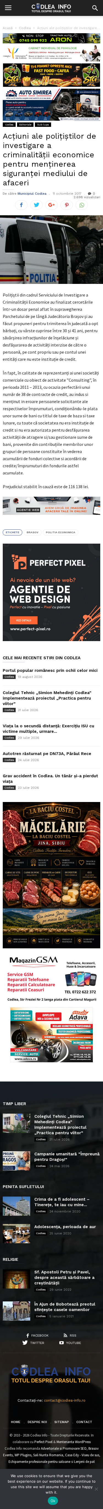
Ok (53, 1501)
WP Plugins (23, 1455)
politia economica (60, 532)
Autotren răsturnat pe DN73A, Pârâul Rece (47, 753)
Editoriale (25, 124)
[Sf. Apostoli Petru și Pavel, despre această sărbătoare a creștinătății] (16, 1279)
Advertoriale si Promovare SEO (64, 1448)
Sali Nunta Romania (48, 1455)
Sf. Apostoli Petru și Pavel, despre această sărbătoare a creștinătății (64, 1278)
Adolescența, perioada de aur (65, 1226)
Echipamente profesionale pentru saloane (39, 1461)
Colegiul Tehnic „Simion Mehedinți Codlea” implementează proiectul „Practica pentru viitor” (47, 698)
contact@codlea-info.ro (64, 1400)
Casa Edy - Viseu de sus (82, 1455)
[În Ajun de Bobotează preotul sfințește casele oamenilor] (16, 1311)
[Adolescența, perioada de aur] (16, 1233)
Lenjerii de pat (84, 1461)
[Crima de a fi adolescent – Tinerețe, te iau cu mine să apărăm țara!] (16, 1206)
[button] (95, 8)
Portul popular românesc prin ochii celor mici (50, 670)
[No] (96, 1489)
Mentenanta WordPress (74, 1442)
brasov (32, 532)
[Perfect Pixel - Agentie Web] (51, 640)
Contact (84, 1422)
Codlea (9, 124)
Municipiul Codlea (32, 193)
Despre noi (37, 1422)
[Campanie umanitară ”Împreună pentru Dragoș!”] (16, 1160)
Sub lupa (43, 124)
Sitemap (61, 1422)
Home (15, 1422)
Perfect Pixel (43, 1442)
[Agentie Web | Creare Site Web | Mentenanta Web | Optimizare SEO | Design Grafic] (51, 519)
